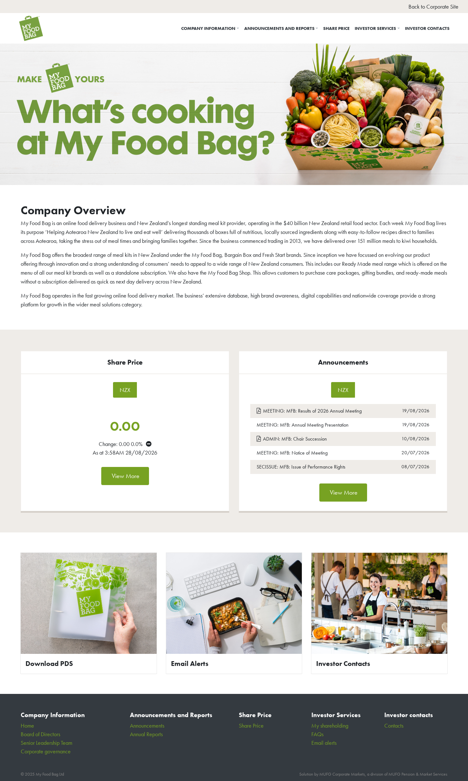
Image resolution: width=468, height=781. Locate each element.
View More (125, 476)
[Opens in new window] (89, 602)
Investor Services (375, 28)
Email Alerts (190, 663)
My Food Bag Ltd (50, 774)
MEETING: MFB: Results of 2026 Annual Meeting (320, 410)
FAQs (317, 734)
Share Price (336, 28)
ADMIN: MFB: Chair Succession (320, 438)
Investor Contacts (427, 28)
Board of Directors (40, 734)
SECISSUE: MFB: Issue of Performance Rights (317, 466)
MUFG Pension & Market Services (417, 774)
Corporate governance (46, 751)
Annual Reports (146, 734)
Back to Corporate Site (433, 6)
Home (27, 725)
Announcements (147, 725)
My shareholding (329, 725)
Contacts (393, 725)
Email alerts (324, 742)
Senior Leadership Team (46, 742)
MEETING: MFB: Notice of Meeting (317, 452)
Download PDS (49, 663)
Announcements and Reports (279, 28)
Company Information (208, 28)
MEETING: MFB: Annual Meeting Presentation (317, 424)
